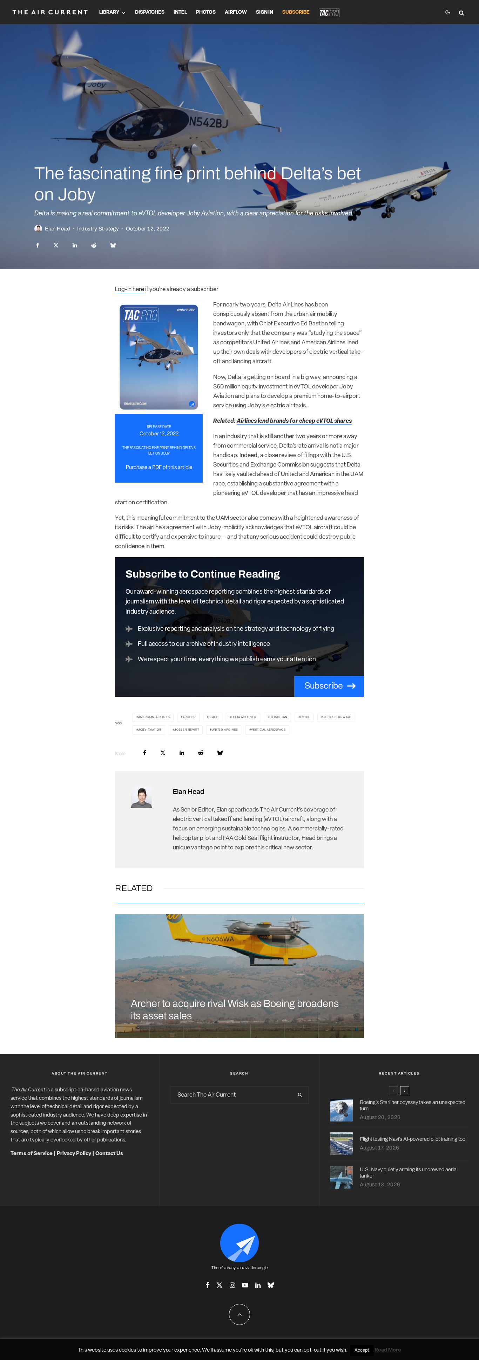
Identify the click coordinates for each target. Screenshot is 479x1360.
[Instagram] (232, 1285)
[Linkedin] (258, 1285)
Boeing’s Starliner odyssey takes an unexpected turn (412, 1105)
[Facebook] (207, 1285)
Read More (388, 1350)
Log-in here (129, 289)
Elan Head (57, 229)
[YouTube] (245, 1285)
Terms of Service (32, 1154)
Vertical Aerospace (268, 730)
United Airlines (225, 730)
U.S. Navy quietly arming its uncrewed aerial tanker (409, 1173)
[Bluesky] (270, 1285)
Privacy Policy (74, 1154)
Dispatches (149, 12)
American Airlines (154, 717)
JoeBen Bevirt (186, 730)
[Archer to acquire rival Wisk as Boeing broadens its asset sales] (239, 976)
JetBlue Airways (337, 717)
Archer (189, 717)
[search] (300, 1094)
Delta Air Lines (243, 717)
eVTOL (305, 717)
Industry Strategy (98, 229)
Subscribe (296, 12)
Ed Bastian (278, 717)
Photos (206, 12)
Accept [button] (362, 1350)
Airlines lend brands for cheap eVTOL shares (294, 421)
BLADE (213, 717)
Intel (180, 12)
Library (109, 12)
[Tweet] (56, 245)
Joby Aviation (149, 730)
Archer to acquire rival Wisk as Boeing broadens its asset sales (235, 1009)
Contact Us (109, 1154)
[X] (219, 1285)
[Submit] (93, 245)
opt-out (313, 1350)
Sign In (264, 12)
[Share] (37, 245)
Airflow (236, 12)
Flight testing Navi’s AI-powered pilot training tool (413, 1139)
